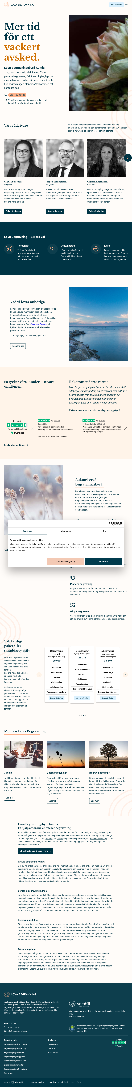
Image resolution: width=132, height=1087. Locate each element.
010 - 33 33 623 (14, 1027)
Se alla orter (9, 1073)
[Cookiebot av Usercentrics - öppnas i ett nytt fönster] (111, 523)
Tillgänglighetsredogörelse (71, 1082)
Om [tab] (104, 531)
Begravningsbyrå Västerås (14, 1065)
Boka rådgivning (116, 5)
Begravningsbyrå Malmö (14, 1053)
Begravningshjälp (57, 772)
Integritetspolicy (37, 1082)
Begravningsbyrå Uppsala (14, 1057)
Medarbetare (52, 1053)
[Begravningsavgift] (108, 756)
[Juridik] (23, 756)
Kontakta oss (18, 346)
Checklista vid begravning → (36, 851)
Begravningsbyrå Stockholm (15, 1044)
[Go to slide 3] (83, 715)
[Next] (128, 158)
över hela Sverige (39, 324)
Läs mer (9, 798)
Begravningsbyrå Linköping (15, 1061)
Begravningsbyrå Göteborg (15, 1048)
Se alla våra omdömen (14, 445)
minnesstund (38, 966)
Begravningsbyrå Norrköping (15, 1069)
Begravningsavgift (99, 772)
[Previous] (39, 674)
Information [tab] (66, 531)
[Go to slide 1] (79, 715)
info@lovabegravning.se (17, 1031)
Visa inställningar (64, 561)
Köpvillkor (51, 1048)
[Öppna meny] (126, 4)
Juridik (8, 772)
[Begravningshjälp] (66, 756)
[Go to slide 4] (85, 715)
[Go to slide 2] (81, 715)
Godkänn (103, 561)
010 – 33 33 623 (17, 95)
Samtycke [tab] (27, 531)
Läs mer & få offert (56, 698)
